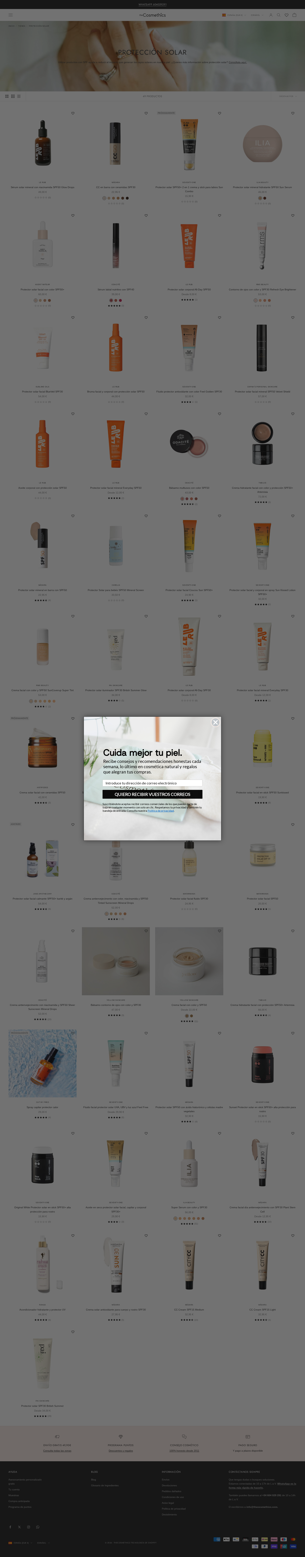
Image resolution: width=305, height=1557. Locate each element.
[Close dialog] (215, 722)
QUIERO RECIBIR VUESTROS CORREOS (152, 794)
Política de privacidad (161, 810)
